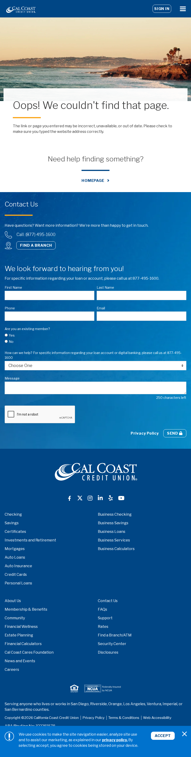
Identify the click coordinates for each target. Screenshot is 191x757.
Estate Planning (19, 635)
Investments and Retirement (30, 540)
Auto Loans (15, 557)
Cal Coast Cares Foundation (29, 652)
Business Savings (113, 523)
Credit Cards (16, 574)
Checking (13, 514)
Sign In (162, 9)
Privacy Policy (145, 433)
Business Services (114, 540)
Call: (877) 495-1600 (36, 234)
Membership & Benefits (26, 609)
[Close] (184, 734)
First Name (13, 287)
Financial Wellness (21, 626)
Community (15, 618)
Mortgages (15, 549)
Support (105, 618)
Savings (12, 523)
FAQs (102, 609)
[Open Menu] (183, 8)
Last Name (105, 287)
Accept (163, 736)
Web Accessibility (157, 718)
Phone (10, 308)
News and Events (20, 661)
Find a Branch (36, 245)
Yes (12, 335)
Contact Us (108, 601)
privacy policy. (115, 740)
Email (101, 308)
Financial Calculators (23, 644)
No (11, 342)
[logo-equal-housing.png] (74, 688)
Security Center (112, 644)
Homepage (93, 180)
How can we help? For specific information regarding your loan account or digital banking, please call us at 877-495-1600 (93, 355)
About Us (13, 601)
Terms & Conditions (123, 718)
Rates (103, 626)
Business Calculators (116, 549)
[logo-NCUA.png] (102, 688)
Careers (12, 669)
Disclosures (108, 652)
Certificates (15, 531)
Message (12, 378)
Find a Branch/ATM (115, 635)
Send (173, 433)
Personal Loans (18, 583)
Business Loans (111, 531)
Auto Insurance (18, 566)
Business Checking (115, 514)
